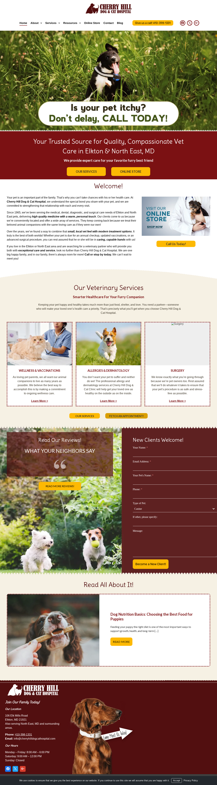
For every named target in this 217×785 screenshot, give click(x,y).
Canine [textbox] (138, 508)
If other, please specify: (145, 516)
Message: (138, 530)
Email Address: (142, 461)
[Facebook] (182, 22)
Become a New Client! (150, 564)
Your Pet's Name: (143, 475)
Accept (176, 780)
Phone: (137, 489)
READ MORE (122, 643)
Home (23, 23)
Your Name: (140, 447)
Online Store (92, 23)
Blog (120, 23)
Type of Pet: (139, 503)
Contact (108, 23)
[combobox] (175, 508)
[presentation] (53, 630)
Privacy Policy (191, 780)
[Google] (196, 22)
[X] (189, 22)
